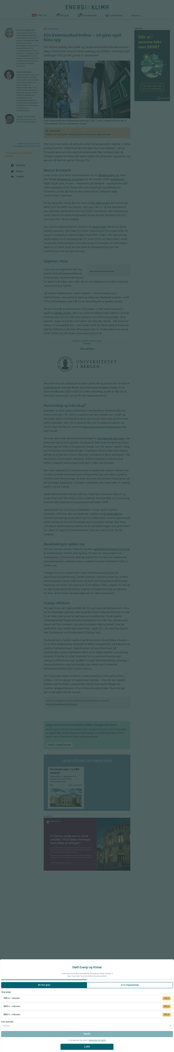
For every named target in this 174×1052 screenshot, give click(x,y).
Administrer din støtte (97, 1040)
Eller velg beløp (7, 1022)
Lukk (87, 1046)
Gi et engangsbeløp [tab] (130, 985)
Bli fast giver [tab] (44, 985)
